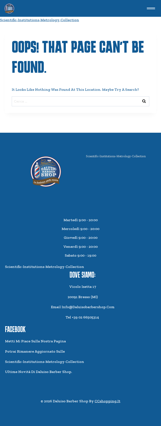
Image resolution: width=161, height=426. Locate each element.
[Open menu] (151, 8)
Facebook (15, 329)
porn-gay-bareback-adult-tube (27, 422)
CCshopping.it (107, 401)
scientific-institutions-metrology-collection (39, 20)
